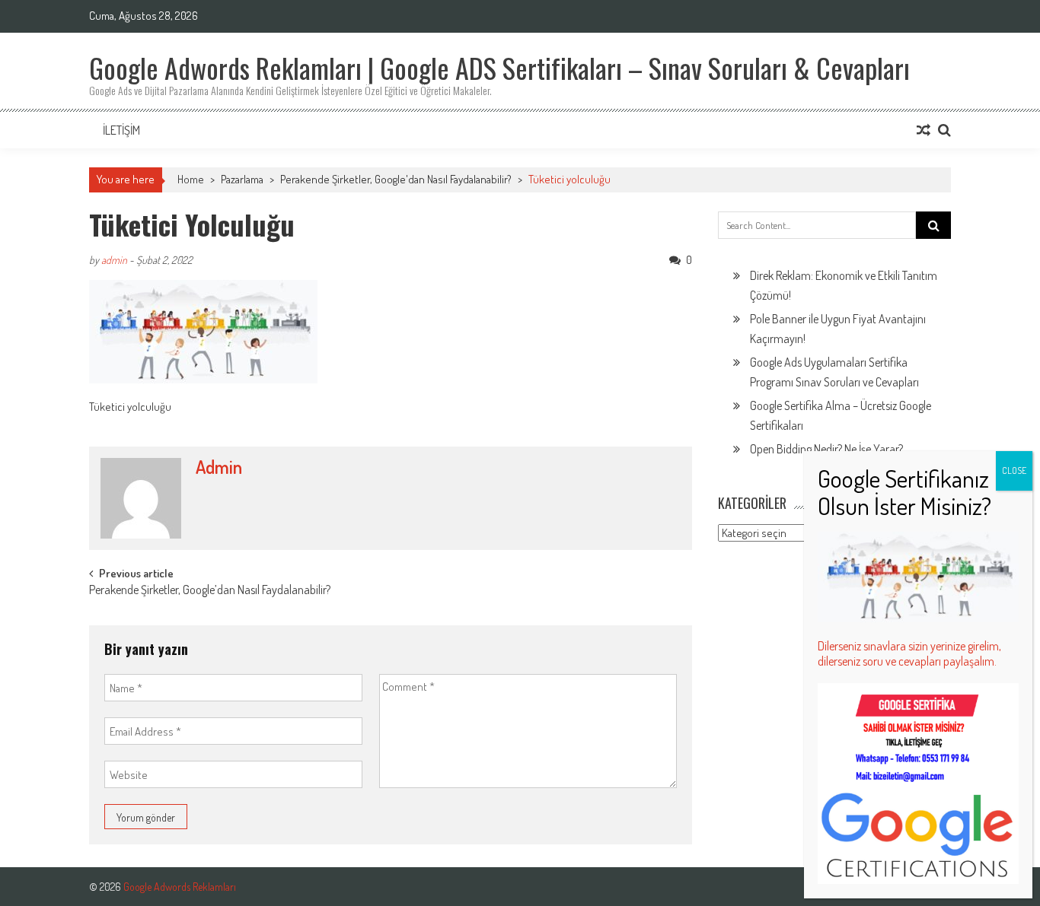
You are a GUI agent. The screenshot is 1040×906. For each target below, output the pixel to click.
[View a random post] (923, 130)
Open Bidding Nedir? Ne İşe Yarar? (826, 448)
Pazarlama (242, 179)
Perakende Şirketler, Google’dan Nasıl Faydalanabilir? (209, 591)
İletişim (121, 130)
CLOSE (1014, 470)
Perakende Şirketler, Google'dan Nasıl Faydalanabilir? (396, 179)
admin (114, 259)
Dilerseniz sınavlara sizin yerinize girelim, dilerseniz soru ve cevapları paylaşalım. (909, 653)
